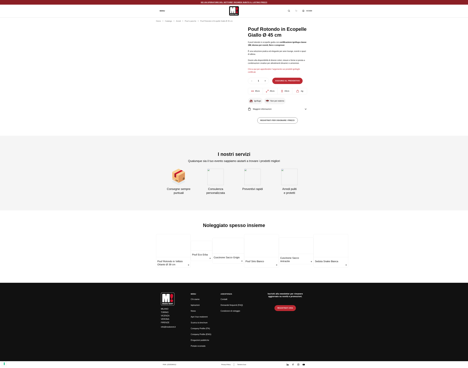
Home (158, 21)
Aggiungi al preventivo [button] (287, 81)
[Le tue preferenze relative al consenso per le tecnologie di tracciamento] (4, 363)
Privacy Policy (226, 364)
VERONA (165, 319)
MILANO (164, 309)
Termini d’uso (241, 364)
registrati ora (285, 308)
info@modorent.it (168, 327)
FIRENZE (165, 322)
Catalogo (168, 21)
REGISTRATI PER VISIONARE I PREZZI (277, 120)
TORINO (164, 312)
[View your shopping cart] (296, 10)
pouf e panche (190, 21)
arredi (178, 21)
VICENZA (165, 316)
